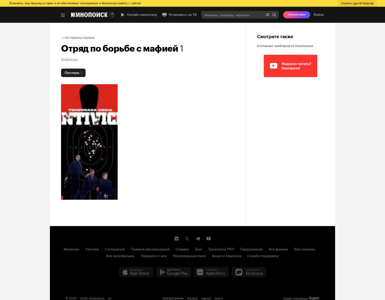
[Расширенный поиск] (267, 14)
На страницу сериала (79, 37)
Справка (182, 248)
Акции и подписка (226, 255)
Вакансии (71, 248)
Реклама (92, 248)
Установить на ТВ (183, 15)
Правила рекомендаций (150, 248)
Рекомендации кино (189, 255)
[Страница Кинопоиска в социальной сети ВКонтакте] (176, 238)
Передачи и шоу (154, 255)
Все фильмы (278, 248)
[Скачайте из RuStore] (249, 272)
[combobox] (232, 14)
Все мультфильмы (120, 255)
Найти (274, 14)
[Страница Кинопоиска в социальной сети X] (187, 238)
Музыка (192, 298)
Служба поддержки (263, 255)
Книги (219, 298)
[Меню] (63, 15)
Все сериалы (304, 248)
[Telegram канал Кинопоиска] (198, 238)
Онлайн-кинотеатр (142, 15)
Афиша (206, 298)
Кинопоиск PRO (221, 248)
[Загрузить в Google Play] (174, 272)
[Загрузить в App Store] (136, 272)
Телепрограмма (173, 298)
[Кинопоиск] (89, 15)
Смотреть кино (297, 14)
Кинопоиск (96, 298)
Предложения (251, 248)
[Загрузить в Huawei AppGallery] (211, 272)
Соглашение (115, 248)
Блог (199, 248)
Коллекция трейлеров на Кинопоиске (285, 45)
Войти (319, 15)
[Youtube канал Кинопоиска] (208, 238)
